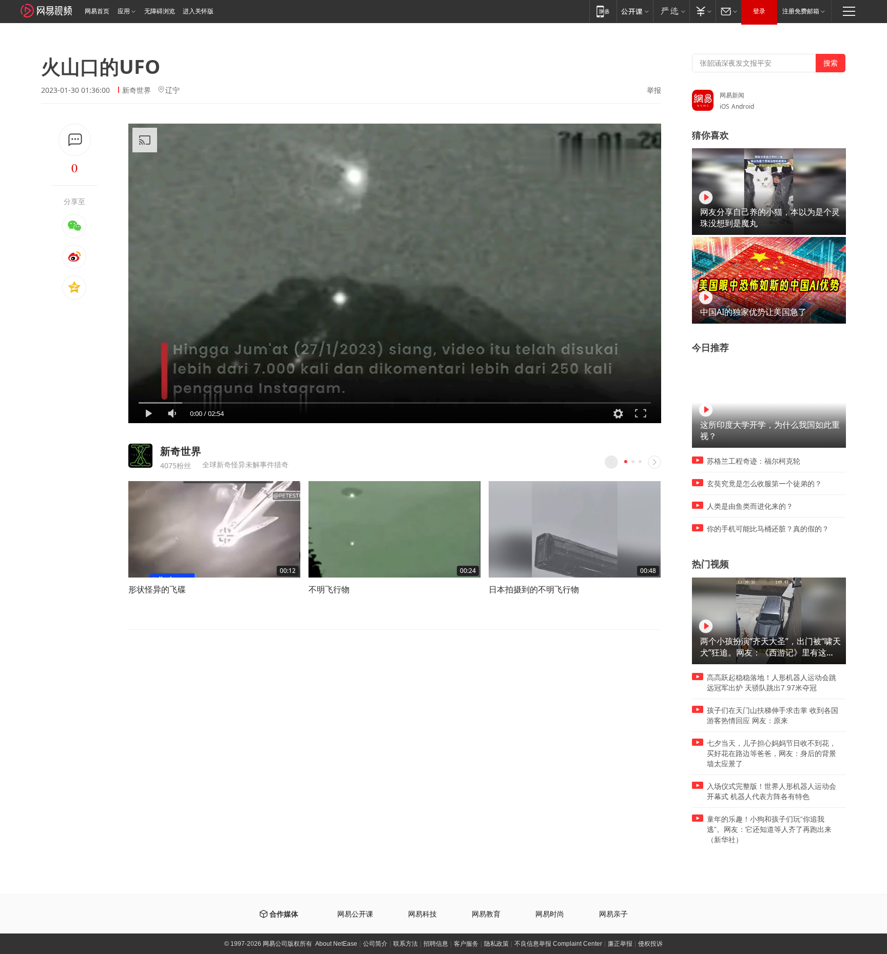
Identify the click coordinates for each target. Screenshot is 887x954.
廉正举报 (620, 943)
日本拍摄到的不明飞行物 (534, 589)
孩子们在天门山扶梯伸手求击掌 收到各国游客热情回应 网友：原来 (772, 715)
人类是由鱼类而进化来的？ (750, 506)
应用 (124, 11)
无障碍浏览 (159, 11)
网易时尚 (549, 914)
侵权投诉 (650, 943)
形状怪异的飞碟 (157, 589)
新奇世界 (136, 90)
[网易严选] (671, 11)
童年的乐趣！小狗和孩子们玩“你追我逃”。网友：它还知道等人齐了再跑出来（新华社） (769, 829)
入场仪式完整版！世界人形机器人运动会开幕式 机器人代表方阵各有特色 (771, 791)
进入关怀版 (198, 11)
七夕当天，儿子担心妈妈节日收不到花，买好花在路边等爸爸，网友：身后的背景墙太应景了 (771, 753)
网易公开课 (355, 914)
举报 (654, 90)
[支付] (702, 11)
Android (742, 106)
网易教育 (486, 914)
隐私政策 (496, 943)
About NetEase (336, 943)
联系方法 (405, 943)
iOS (724, 106)
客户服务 (466, 943)
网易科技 (422, 914)
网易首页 (97, 11)
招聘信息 (435, 943)
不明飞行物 (329, 589)
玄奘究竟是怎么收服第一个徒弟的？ (764, 484)
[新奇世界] (140, 456)
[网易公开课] (634, 11)
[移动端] (602, 11)
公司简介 (375, 943)
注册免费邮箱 (800, 11)
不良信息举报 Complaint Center (558, 943)
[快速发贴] (74, 139)
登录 (759, 11)
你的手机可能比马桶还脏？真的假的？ (768, 529)
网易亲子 (613, 914)
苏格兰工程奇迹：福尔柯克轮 (753, 461)
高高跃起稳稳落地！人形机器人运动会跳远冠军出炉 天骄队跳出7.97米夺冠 (771, 682)
